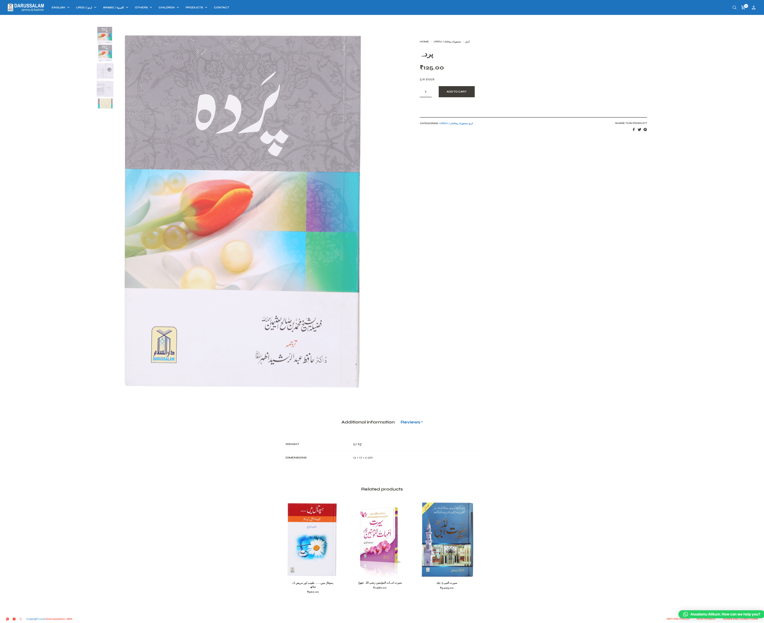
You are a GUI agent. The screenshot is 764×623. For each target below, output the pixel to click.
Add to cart (457, 91)
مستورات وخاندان (452, 41)
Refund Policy (678, 618)
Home (424, 41)
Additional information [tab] (368, 422)
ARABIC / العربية (113, 7)
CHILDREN (167, 7)
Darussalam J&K (59, 619)
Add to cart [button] (318, 572)
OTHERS (141, 7)
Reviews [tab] (412, 422)
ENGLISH (58, 7)
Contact (221, 7)
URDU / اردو (84, 7)
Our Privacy (706, 618)
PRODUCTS (194, 7)
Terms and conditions (740, 618)
